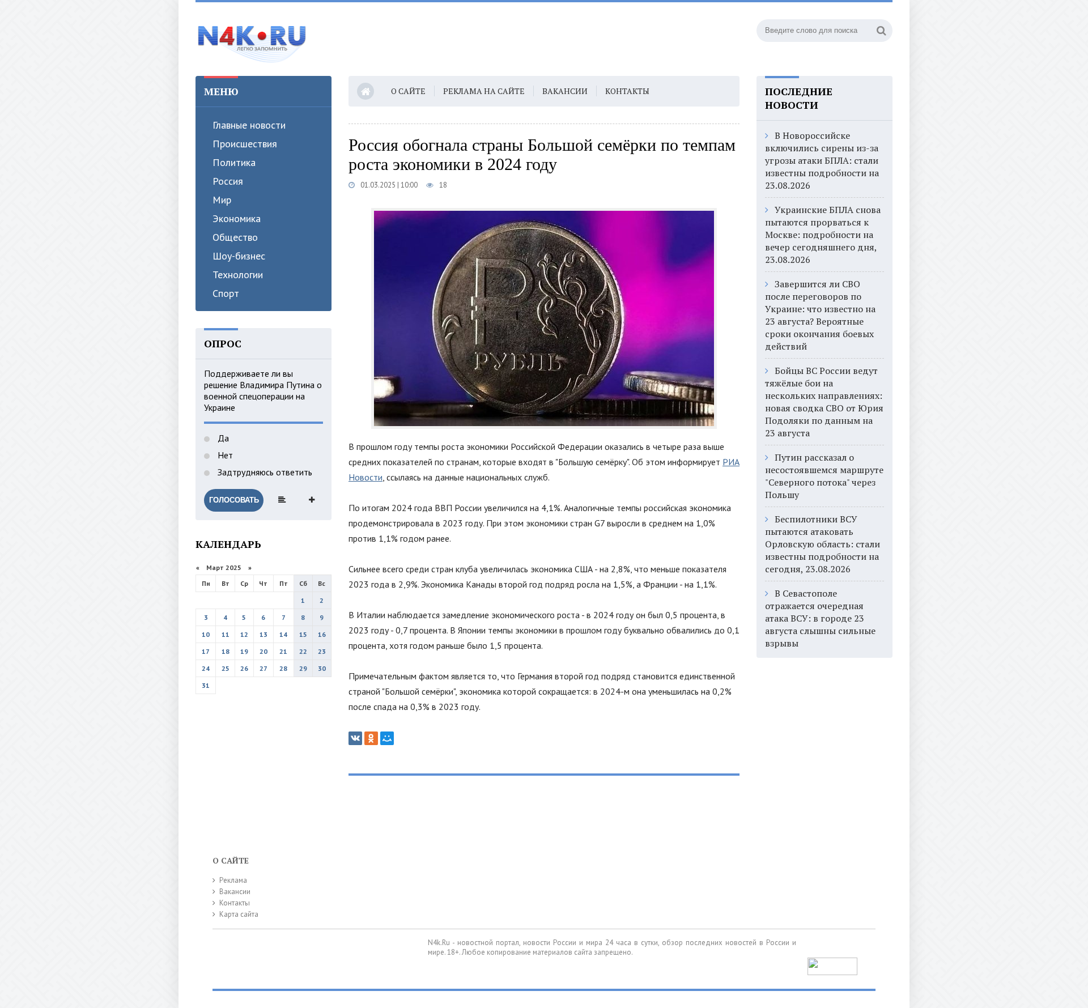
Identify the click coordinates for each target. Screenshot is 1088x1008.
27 (263, 668)
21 (283, 651)
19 (244, 651)
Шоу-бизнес (238, 255)
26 (244, 668)
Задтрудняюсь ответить (263, 472)
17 (206, 651)
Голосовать (234, 500)
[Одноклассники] (371, 738)
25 (226, 668)
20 (263, 651)
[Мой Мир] (387, 738)
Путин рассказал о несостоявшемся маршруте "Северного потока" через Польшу (824, 476)
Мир (221, 199)
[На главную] (252, 39)
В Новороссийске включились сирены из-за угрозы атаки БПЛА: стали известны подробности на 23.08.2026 (822, 160)
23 (322, 651)
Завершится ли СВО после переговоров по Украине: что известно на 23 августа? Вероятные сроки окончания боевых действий (820, 315)
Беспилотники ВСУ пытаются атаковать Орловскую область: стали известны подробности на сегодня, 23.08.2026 (822, 544)
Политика (234, 162)
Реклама (233, 880)
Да (222, 438)
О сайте (408, 91)
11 (226, 634)
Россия (227, 181)
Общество (235, 237)
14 (283, 634)
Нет (224, 455)
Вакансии (565, 91)
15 (303, 634)
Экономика (236, 218)
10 (206, 634)
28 (283, 668)
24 (206, 668)
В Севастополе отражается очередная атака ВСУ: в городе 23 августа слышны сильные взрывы (820, 618)
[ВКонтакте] (355, 738)
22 (303, 651)
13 (263, 634)
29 (303, 668)
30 (322, 668)
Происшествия (244, 143)
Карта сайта (238, 914)
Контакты (627, 91)
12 (244, 634)
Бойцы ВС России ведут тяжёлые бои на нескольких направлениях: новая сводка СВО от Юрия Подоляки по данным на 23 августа (824, 401)
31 (206, 685)
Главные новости (249, 124)
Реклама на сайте (484, 91)
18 (226, 651)
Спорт (225, 293)
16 (322, 634)
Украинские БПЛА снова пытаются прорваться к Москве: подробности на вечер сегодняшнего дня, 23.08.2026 (823, 234)
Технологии (237, 274)
